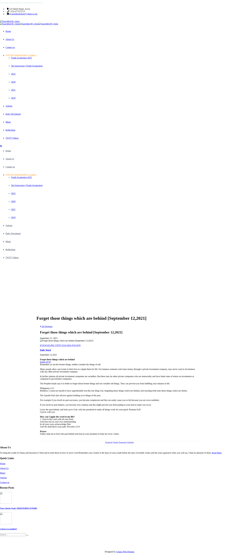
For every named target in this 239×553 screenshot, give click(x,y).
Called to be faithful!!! (8, 529)
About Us (10, 39)
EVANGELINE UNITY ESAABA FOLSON (60, 345)
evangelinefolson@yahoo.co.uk (23, 14)
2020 (13, 82)
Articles (9, 106)
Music (8, 122)
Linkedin (130, 442)
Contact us (10, 47)
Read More (217, 453)
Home (8, 31)
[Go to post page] (6, 503)
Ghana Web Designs (125, 552)
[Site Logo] (9, 21)
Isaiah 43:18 (45, 362)
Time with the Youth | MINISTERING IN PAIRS (18, 508)
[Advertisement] (119, 283)
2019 (13, 98)
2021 (13, 90)
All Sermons (46, 326)
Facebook (109, 442)
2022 (13, 74)
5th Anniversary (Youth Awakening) (27, 66)
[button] (1, 146)
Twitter (115, 442)
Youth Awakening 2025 (21, 58)
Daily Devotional (13, 114)
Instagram (122, 442)
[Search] (27, 535)
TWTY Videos (12, 138)
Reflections (10, 130)
